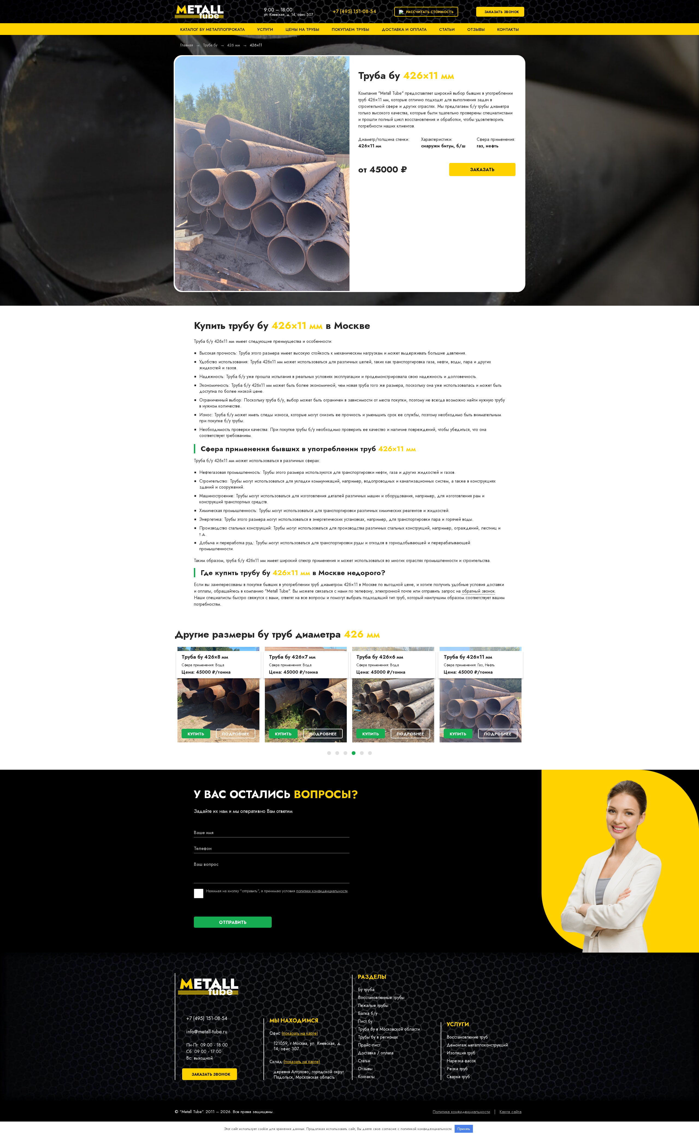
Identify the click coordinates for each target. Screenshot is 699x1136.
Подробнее (235, 734)
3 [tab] (345, 753)
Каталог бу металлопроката (212, 29)
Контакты (508, 29)
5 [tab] (362, 753)
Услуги (265, 29)
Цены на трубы (302, 29)
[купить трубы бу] (199, 20)
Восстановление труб (467, 1037)
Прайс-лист (369, 1045)
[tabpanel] (218, 694)
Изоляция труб (461, 1053)
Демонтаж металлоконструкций (477, 1045)
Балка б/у (367, 1013)
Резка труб (457, 1069)
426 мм (362, 634)
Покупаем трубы (350, 29)
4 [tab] (353, 753)
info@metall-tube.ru (206, 1031)
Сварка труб (458, 1076)
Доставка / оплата (375, 1053)
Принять (463, 1128)
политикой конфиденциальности (426, 1128)
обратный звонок (478, 591)
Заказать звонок (501, 12)
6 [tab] (370, 753)
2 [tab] (337, 753)
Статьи (447, 29)
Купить (196, 734)
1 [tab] (329, 753)
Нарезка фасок (461, 1061)
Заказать (482, 169)
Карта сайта (511, 1112)
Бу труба (366, 989)
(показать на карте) (300, 1033)
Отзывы (476, 29)
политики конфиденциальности (322, 891)
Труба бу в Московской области (389, 1029)
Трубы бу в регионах (378, 1037)
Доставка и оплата (404, 29)
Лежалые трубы (373, 1005)
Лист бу (365, 1021)
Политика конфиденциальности (461, 1112)
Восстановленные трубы (381, 997)
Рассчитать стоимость (430, 12)
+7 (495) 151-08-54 (354, 11)
